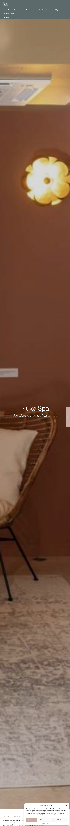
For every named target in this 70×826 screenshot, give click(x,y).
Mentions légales (46, 823)
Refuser (43, 819)
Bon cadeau (49, 10)
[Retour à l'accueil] (5, 4)
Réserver (68, 417)
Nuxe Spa (41, 10)
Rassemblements (31, 10)
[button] (66, 805)
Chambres (14, 10)
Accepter (31, 819)
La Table (21, 10)
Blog (56, 10)
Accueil (6, 10)
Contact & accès (9, 13)
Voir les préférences (58, 819)
